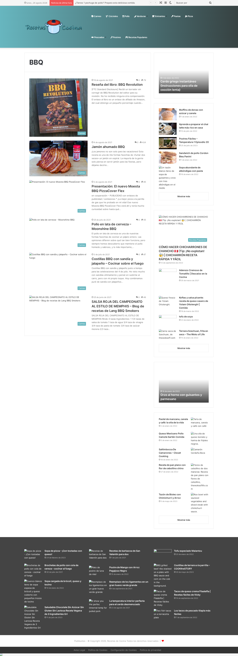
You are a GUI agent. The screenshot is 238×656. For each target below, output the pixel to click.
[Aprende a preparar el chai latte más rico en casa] (168, 129)
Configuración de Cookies (124, 650)
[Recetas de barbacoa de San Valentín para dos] (98, 556)
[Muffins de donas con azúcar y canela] (168, 114)
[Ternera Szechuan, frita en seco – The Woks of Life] (168, 335)
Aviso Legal (79, 650)
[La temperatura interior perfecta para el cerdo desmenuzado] (98, 608)
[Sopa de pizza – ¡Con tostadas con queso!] (33, 555)
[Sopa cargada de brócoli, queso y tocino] (33, 591)
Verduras (141, 16)
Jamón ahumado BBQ (108, 147)
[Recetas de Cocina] (53, 26)
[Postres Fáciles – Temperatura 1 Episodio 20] (168, 143)
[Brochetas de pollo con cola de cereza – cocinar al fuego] (33, 570)
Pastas (177, 16)
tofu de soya (186, 316)
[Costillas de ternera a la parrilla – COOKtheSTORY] (163, 575)
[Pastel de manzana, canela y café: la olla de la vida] (200, 424)
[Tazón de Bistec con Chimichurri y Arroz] (200, 503)
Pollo (127, 16)
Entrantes (160, 16)
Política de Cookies (97, 650)
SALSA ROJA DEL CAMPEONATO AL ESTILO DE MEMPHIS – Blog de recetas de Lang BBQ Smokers (118, 306)
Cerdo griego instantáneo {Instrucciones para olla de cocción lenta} (179, 85)
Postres (117, 37)
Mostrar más (183, 196)
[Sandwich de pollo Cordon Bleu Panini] (168, 157)
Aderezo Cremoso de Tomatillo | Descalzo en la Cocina (193, 273)
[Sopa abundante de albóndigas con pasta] (168, 178)
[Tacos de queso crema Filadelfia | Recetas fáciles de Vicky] (163, 598)
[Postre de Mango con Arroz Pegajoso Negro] (98, 572)
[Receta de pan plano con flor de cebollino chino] (200, 477)
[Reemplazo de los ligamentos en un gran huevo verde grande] (98, 588)
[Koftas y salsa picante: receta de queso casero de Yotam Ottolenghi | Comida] (168, 302)
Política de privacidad (150, 650)
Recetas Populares (137, 37)
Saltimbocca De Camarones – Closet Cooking (170, 453)
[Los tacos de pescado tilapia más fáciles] (163, 615)
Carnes (97, 16)
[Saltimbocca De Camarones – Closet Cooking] (200, 454)
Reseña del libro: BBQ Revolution (117, 85)
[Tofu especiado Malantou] (163, 555)
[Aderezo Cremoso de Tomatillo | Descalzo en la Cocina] (168, 281)
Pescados (99, 37)
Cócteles (113, 16)
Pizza (190, 16)
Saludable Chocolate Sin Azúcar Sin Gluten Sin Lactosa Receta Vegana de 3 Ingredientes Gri (64, 610)
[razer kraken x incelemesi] (119, 654)
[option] (184, 75)
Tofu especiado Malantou (188, 550)
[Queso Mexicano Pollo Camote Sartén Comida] (200, 439)
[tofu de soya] (168, 321)
